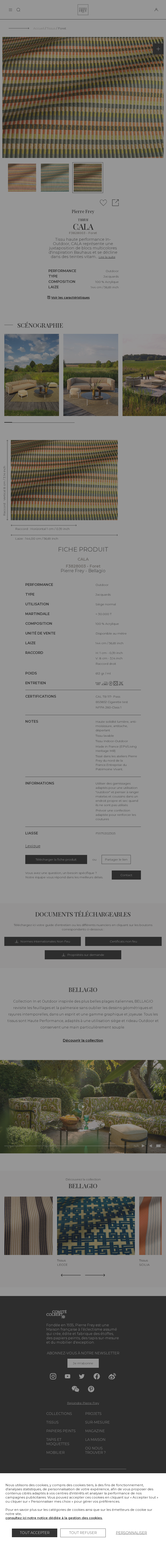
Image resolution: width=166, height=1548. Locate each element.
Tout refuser (83, 1533)
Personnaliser (131, 1533)
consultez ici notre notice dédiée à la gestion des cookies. (53, 1518)
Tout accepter (34, 1533)
